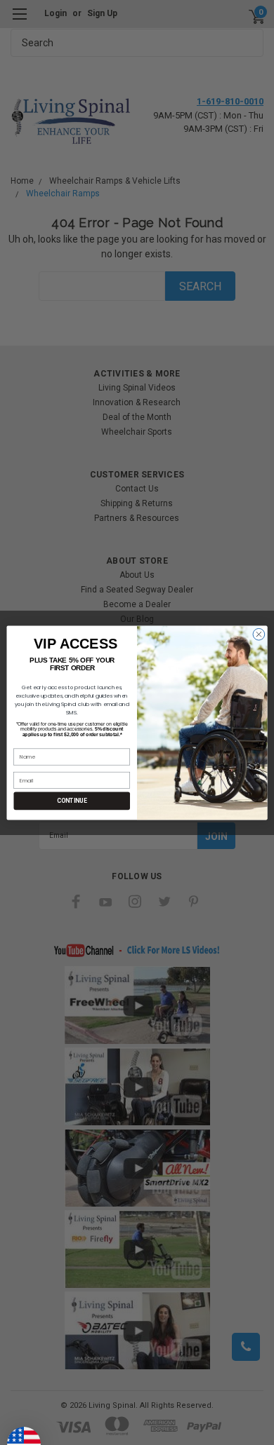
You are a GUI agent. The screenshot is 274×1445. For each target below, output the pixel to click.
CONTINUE (72, 800)
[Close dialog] (259, 634)
